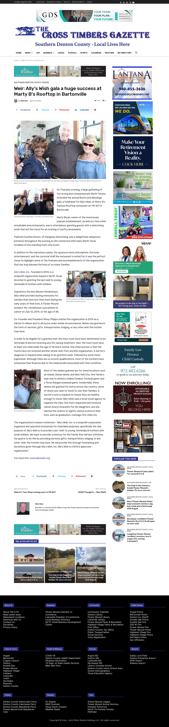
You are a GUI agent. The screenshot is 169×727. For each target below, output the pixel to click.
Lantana (7, 673)
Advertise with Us (12, 619)
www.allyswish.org (40, 458)
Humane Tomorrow (97, 706)
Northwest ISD (95, 663)
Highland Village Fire (140, 632)
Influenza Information (56, 660)
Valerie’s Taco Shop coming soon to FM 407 (35, 492)
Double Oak (9, 665)
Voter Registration (97, 637)
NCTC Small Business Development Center (63, 623)
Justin (6, 678)
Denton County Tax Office (101, 629)
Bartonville (8, 658)
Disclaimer (8, 624)
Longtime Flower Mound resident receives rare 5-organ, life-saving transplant (139, 537)
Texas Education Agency (100, 673)
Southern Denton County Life (59, 572)
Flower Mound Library (99, 617)
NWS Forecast (52, 704)
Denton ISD (93, 658)
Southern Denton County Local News (28, 573)
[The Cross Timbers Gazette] (84, 36)
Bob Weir (24, 101)
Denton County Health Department (62, 658)
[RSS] (127, 2)
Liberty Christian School (100, 665)
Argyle (6, 655)
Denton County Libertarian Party (19, 704)
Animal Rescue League (99, 701)
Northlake (8, 681)
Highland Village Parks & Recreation (105, 624)
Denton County (10, 686)
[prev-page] (15, 587)
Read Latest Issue (12, 614)
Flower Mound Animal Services (103, 704)
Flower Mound (10, 668)
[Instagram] (124, 2)
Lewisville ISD (94, 660)
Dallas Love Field (138, 655)
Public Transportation (98, 632)
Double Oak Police (139, 619)
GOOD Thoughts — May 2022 (92, 492)
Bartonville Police (138, 614)
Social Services (95, 634)
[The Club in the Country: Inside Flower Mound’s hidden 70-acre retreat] (60, 565)
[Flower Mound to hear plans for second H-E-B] (29, 565)
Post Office (93, 627)
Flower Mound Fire (139, 627)
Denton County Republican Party (19, 706)
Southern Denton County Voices (32, 60)
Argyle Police (136, 612)
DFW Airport (136, 660)
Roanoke (7, 683)
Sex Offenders (137, 640)
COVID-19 (50, 655)
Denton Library (95, 614)
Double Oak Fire (138, 622)
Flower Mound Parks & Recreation (104, 622)
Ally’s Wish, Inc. (22, 272)
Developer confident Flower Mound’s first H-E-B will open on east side (141, 521)
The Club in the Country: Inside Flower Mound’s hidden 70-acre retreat (60, 577)
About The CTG (11, 612)
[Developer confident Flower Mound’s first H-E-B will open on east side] (118, 519)
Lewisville (8, 675)
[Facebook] (121, 2)
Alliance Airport (137, 663)
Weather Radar (52, 709)
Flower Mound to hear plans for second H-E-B (29, 578)
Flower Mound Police (140, 629)
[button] (136, 53)
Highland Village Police (141, 634)
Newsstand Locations (14, 617)
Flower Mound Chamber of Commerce (58, 613)
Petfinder (92, 712)
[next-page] (20, 587)
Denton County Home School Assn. (105, 668)
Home (16, 60)
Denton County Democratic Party (20, 701)
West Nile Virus (52, 665)
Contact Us (9, 622)
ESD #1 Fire (135, 624)
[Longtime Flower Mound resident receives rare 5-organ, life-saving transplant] (118, 535)
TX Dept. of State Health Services (62, 663)
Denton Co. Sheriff (139, 617)
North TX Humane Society (101, 709)
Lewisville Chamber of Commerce (62, 617)
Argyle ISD (93, 655)
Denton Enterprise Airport (143, 658)
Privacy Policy (10, 627)
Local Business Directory (57, 619)
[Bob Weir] (16, 100)
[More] (95, 109)
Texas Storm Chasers (56, 706)
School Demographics (99, 670)
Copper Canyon (11, 660)
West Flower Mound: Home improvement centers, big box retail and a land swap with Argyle (91, 576)
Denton (6, 663)
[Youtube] (133, 2)
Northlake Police (138, 637)
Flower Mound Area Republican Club (18, 710)
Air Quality (50, 701)
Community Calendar (98, 612)
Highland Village (11, 670)
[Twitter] (130, 2)
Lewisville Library (96, 619)
